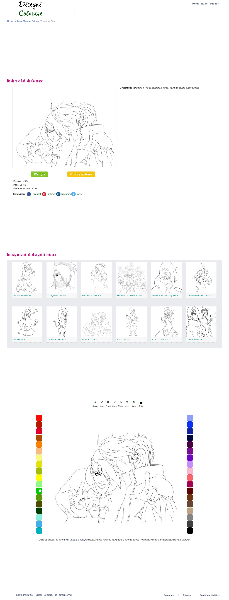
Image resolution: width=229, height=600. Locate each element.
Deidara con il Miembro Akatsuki (132, 295)
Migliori (214, 3)
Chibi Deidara (19, 339)
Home (195, 3)
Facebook (36, 194)
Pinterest (51, 194)
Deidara (35, 21)
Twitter (79, 194)
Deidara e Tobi (89, 339)
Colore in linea (81, 174)
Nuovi (204, 3)
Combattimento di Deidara (200, 295)
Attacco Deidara (160, 339)
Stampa (39, 174)
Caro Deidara (123, 339)
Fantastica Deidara (91, 295)
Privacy (187, 595)
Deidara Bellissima (22, 295)
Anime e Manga (22, 21)
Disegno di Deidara (56, 295)
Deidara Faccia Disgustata (165, 295)
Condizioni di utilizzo (210, 595)
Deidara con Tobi (195, 339)
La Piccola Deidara (56, 339)
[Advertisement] (114, 52)
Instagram (66, 194)
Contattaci (169, 595)
